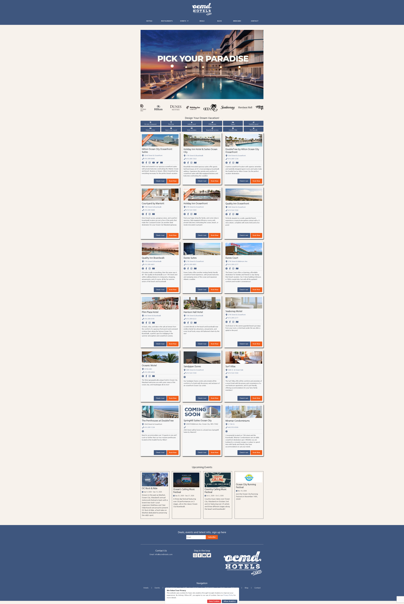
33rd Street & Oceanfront (237, 155)
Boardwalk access (212, 130)
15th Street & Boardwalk (152, 207)
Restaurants (167, 21)
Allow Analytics (230, 601)
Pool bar (171, 124)
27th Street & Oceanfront (195, 261)
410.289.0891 (191, 264)
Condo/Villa (233, 130)
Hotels (149, 21)
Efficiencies (212, 124)
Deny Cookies (214, 601)
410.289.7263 (191, 159)
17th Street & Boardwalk (194, 155)
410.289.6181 (149, 319)
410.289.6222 (191, 319)
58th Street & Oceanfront (195, 370)
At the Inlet (148, 369)
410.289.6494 (149, 372)
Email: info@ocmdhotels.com (161, 554)
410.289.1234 (233, 159)
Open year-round (171, 130)
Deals (202, 21)
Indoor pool (192, 124)
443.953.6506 (233, 427)
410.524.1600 (191, 210)
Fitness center (150, 130)
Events (183, 21)
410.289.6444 (149, 158)
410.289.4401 (149, 264)
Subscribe (211, 537)
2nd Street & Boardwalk (152, 315)
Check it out (160, 181)
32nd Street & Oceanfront (153, 155)
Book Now (172, 181)
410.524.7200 (233, 210)
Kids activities (191, 130)
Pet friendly (253, 130)
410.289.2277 (233, 264)
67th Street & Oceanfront (195, 207)
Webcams (237, 21)
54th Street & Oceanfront (237, 207)
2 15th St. (231, 424)
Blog (219, 21)
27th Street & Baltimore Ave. (238, 261)
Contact (254, 21)
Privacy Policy (228, 595)
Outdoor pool (253, 124)
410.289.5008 (149, 210)
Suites (233, 124)
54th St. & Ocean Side (235, 370)
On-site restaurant (150, 124)
